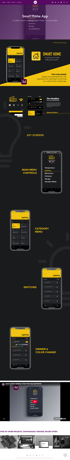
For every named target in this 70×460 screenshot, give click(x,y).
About (13, 2)
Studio (9, 2)
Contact (19, 2)
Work (3, 2)
